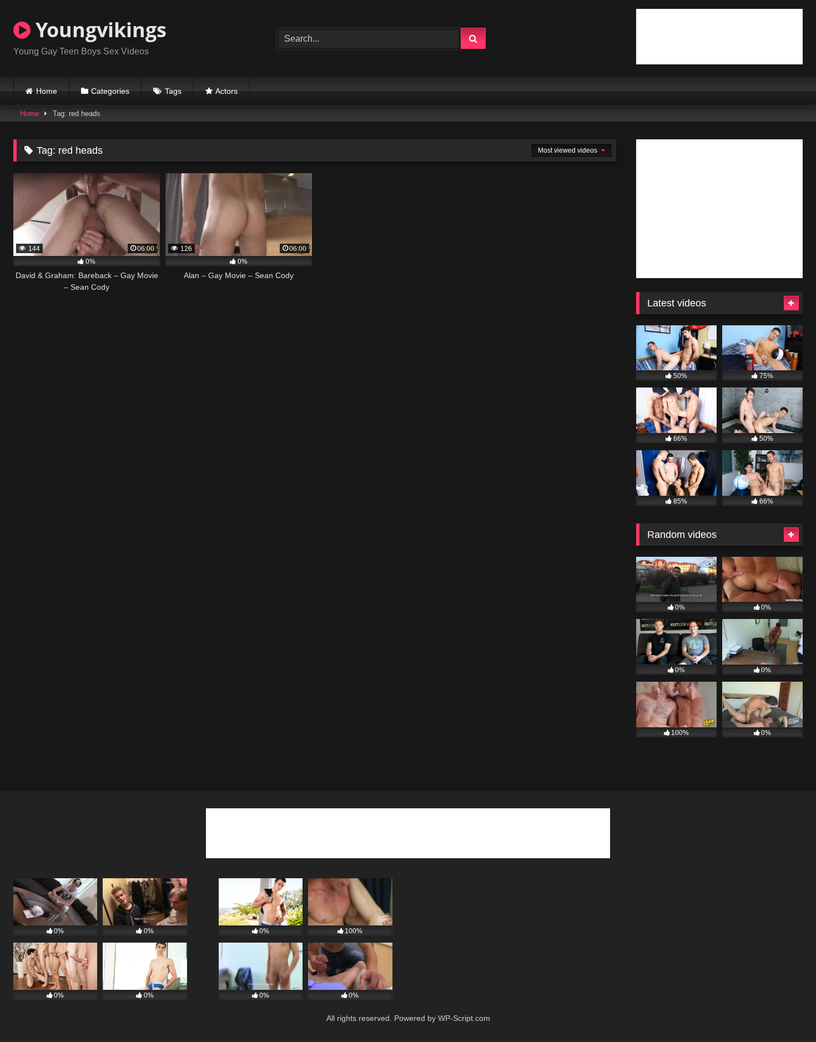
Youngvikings (99, 29)
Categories (110, 91)
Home (46, 91)
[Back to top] (781, 1009)
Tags (173, 91)
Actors (226, 91)
